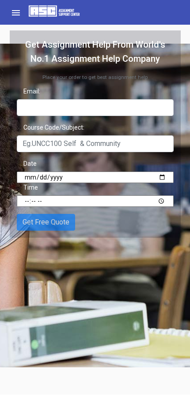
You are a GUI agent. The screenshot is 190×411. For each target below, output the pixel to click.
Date (30, 163)
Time (30, 187)
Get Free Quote (46, 222)
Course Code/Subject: (53, 127)
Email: (31, 91)
